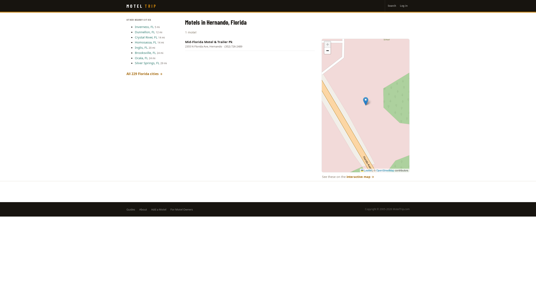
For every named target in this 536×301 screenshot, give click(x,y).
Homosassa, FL (146, 42)
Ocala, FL (141, 58)
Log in (404, 6)
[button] (365, 101)
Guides (130, 209)
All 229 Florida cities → (144, 74)
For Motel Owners (181, 209)
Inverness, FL (144, 27)
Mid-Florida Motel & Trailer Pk (208, 42)
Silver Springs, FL (147, 63)
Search (392, 6)
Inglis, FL (141, 47)
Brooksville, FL (145, 53)
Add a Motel (158, 209)
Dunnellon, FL (145, 32)
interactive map (360, 177)
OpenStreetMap (385, 170)
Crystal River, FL (146, 37)
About (143, 209)
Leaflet (367, 170)
